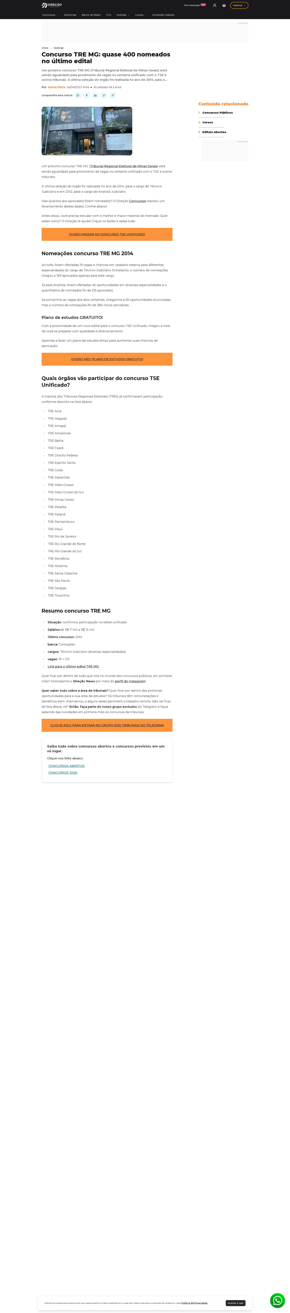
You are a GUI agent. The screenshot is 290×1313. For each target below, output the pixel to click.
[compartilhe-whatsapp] (78, 95)
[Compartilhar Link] (112, 95)
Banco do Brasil (91, 14)
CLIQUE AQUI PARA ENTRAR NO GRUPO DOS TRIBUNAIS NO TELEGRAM (107, 725)
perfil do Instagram (130, 681)
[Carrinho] (224, 5)
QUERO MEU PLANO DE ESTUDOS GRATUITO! (107, 359)
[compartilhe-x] (104, 95)
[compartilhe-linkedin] (95, 95)
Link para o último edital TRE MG (73, 666)
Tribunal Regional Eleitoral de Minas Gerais (123, 166)
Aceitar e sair (236, 1303)
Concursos (48, 14)
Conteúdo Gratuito (163, 14)
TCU (108, 14)
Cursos (139, 14)
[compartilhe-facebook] (86, 95)
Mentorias (70, 14)
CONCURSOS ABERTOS (67, 766)
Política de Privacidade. (195, 1303)
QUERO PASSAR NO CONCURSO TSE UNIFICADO (107, 234)
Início (45, 47)
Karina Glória (56, 87)
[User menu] (214, 5)
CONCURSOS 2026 (63, 773)
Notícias (121, 14)
